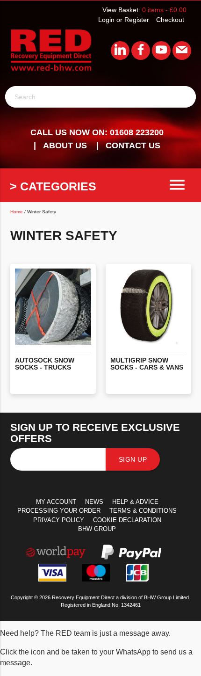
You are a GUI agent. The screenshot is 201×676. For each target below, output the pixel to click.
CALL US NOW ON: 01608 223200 (97, 132)
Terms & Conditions (143, 510)
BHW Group (97, 528)
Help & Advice (135, 501)
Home (16, 211)
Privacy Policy (58, 519)
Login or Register (123, 19)
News (94, 501)
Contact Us (133, 145)
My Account (56, 501)
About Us (65, 145)
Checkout (170, 19)
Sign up (133, 459)
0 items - (164, 10)
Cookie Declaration (127, 519)
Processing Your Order (58, 510)
